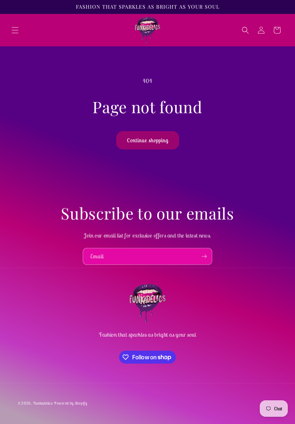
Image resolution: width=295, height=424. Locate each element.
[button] (15, 30)
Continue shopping (147, 140)
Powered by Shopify (70, 403)
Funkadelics (43, 403)
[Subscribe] (204, 256)
